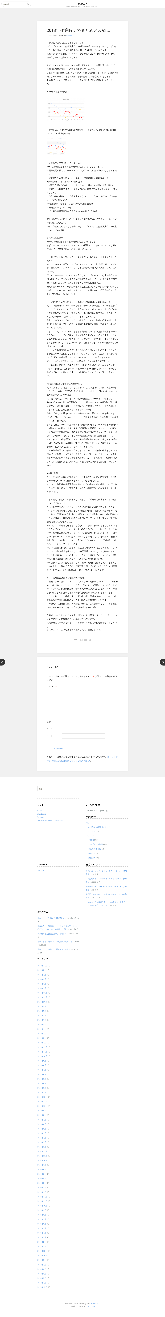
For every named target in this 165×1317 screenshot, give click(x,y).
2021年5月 (41, 1128)
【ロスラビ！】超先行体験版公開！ (51, 918)
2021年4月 (41, 1133)
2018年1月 (41, 1282)
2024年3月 (41, 979)
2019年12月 (42, 1196)
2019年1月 (41, 1246)
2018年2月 (41, 1278)
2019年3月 (41, 1237)
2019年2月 (41, 1242)
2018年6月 (41, 1269)
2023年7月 (41, 1015)
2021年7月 (41, 1119)
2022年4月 (41, 1083)
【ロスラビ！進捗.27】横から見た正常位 (54, 949)
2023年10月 (42, 1002)
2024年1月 (41, 988)
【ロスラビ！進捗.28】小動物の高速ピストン (55, 941)
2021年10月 (42, 1106)
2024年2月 (41, 983)
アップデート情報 (95, 844)
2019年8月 (41, 1214)
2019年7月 (41, 1219)
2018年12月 (42, 1251)
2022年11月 (42, 1051)
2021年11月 (42, 1101)
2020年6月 (41, 1169)
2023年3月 (41, 1033)
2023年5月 (41, 1024)
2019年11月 (42, 1201)
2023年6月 (41, 1020)
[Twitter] (81, 639)
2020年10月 (42, 1160)
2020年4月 (41, 1178)
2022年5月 (41, 1079)
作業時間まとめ (94, 849)
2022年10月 (42, 1056)
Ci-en (39, 810)
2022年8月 (41, 1065)
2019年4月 (41, 1233)
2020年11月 (42, 1156)
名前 (49, 721)
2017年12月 (42, 1287)
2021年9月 (41, 1110)
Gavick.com (95, 1303)
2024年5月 (41, 970)
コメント (52, 686)
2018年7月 (41, 1264)
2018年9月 (41, 1260)
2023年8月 (41, 1011)
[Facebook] (85, 639)
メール (50, 728)
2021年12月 (42, 1097)
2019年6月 (41, 1224)
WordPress (91, 1306)
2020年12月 (42, 1151)
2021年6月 (41, 1124)
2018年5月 (41, 1273)
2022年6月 (41, 1074)
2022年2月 (41, 1092)
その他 (91, 840)
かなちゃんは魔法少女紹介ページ (50, 820)
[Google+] (90, 639)
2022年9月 (41, 1060)
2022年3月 (41, 1088)
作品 (87, 823)
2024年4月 (41, 974)
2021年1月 (41, 1147)
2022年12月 (42, 1047)
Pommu (40, 817)
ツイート (41, 870)
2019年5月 (41, 1228)
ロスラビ (92, 831)
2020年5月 (41, 1174)
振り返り (92, 853)
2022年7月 (41, 1069)
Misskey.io (41, 814)
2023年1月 (41, 1042)
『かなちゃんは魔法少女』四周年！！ (52, 933)
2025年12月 (42, 965)
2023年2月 (41, 1038)
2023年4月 (41, 1029)
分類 (87, 836)
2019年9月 (41, 1210)
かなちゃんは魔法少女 (97, 827)
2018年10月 (42, 1255)
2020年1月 (41, 1192)
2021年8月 (41, 1115)
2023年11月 (42, 997)
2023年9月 (41, 1006)
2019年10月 (42, 1205)
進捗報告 (69, 35)
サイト (50, 736)
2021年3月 (41, 1137)
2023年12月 (42, 992)
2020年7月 (41, 1165)
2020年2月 (41, 1187)
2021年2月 (41, 1142)
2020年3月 (41, 1183)
